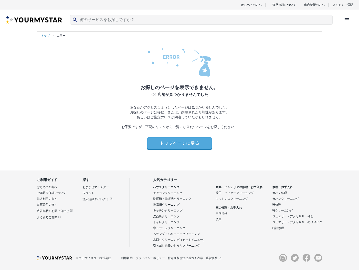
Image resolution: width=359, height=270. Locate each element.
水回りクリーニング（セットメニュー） (179, 239)
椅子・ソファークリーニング (235, 193)
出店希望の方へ (314, 5)
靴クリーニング (282, 210)
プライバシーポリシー (150, 258)
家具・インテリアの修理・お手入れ (239, 187)
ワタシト (88, 193)
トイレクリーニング (166, 222)
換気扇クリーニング (166, 204)
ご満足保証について (283, 5)
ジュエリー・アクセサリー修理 (292, 216)
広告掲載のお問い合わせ (53, 211)
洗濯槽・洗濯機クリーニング (172, 198)
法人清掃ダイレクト (96, 199)
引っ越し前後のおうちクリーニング (176, 245)
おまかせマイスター (96, 187)
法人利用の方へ (47, 198)
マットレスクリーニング (232, 198)
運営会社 (212, 258)
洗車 (219, 219)
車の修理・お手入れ (229, 207)
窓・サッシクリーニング (169, 228)
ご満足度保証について (51, 193)
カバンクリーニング (285, 198)
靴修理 (276, 204)
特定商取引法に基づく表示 (185, 258)
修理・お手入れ (282, 187)
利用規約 (127, 258)
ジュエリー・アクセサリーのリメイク (297, 222)
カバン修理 (279, 193)
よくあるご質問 (343, 5)
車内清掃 (221, 213)
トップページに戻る (179, 143)
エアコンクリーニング (167, 193)
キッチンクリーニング (167, 210)
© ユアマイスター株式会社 (93, 258)
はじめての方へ (251, 5)
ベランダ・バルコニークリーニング (176, 234)
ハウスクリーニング (166, 187)
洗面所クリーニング (166, 216)
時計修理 (278, 228)
